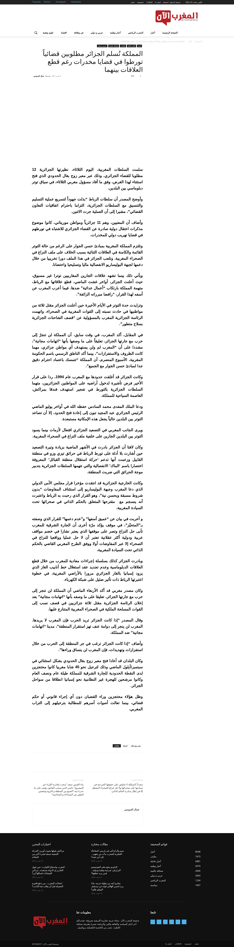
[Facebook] (84, 2)
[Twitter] (54, 2)
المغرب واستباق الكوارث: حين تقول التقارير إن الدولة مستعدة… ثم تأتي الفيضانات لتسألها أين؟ (48, 870)
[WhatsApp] (117, 83)
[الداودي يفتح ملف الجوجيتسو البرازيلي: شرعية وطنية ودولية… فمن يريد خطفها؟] (135, 871)
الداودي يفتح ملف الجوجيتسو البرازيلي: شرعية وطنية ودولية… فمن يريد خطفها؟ (106, 870)
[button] (36, 32)
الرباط (125, 746)
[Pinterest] (125, 83)
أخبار (190, 41)
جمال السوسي (38, 76)
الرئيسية (198, 41)
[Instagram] (69, 2)
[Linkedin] (165, 922)
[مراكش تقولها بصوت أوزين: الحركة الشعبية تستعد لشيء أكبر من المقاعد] (76, 854)
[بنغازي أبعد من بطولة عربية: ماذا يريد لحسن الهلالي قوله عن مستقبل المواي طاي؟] (135, 887)
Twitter (46, 1)
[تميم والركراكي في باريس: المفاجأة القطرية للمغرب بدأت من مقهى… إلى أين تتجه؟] (135, 854)
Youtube (36, 1)
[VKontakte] (152, 922)
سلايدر (123, 46)
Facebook (76, 1)
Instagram (61, 1)
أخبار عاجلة (131, 46)
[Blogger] (184, 922)
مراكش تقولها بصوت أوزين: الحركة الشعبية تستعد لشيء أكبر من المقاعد (48, 854)
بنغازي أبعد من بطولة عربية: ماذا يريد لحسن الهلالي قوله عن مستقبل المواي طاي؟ (107, 886)
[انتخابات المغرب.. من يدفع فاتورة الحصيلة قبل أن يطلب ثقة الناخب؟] (76, 887)
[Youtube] (42, 2)
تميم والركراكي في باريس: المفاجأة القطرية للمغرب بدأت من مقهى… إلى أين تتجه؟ (107, 854)
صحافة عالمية (113, 46)
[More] (110, 83)
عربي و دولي (102, 46)
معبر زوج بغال (136, 746)
